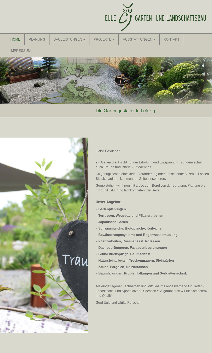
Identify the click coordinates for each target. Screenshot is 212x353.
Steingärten (165, 260)
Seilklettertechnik (173, 273)
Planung (37, 39)
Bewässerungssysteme (116, 235)
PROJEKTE (103, 39)
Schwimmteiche (110, 228)
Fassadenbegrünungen (148, 247)
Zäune (103, 267)
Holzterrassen (137, 267)
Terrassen (106, 215)
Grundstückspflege (113, 254)
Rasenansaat (133, 241)
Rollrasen (152, 241)
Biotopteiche (135, 228)
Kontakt (171, 39)
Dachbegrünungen (113, 247)
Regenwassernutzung (160, 235)
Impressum (20, 50)
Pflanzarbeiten (109, 241)
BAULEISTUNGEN (68, 39)
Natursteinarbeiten (113, 260)
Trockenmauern (141, 260)
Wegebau (123, 215)
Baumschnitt (140, 254)
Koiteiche (154, 228)
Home (15, 39)
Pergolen (117, 267)
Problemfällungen (138, 273)
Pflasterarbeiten (151, 215)
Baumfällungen (110, 273)
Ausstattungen (138, 39)
